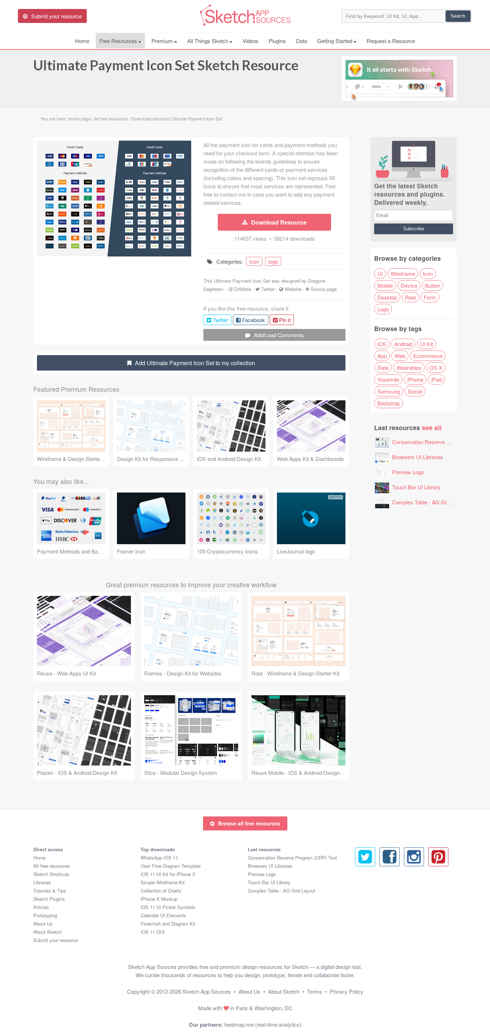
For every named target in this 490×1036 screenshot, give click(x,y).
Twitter (268, 289)
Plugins (277, 40)
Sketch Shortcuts (51, 874)
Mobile (385, 285)
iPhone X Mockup (159, 898)
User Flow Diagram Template (171, 865)
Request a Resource (391, 40)
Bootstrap (388, 403)
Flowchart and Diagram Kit (168, 923)
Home (82, 40)
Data (301, 40)
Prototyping (45, 915)
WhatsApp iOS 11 (159, 857)
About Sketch (47, 931)
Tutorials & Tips (49, 890)
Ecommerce (427, 355)
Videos (250, 40)
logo (273, 261)
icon (254, 261)
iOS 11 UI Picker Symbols (168, 907)
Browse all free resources (249, 823)
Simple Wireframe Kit (163, 882)
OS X (435, 367)
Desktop (387, 297)
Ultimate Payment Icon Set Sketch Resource (165, 65)
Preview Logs (408, 472)
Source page (324, 289)
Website (292, 289)
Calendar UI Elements (163, 915)
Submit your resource (55, 940)
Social (415, 391)
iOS (381, 344)
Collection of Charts (161, 890)
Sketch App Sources (207, 991)
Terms (314, 991)
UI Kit (426, 344)
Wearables (408, 367)
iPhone (415, 379)
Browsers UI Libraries (417, 457)
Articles (41, 907)
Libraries (42, 882)
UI (380, 273)
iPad (436, 379)
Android (403, 344)
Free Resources (118, 40)
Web (400, 355)
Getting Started (335, 40)
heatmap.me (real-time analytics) (262, 1024)
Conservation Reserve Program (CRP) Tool (292, 857)
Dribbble (242, 289)
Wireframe (403, 273)
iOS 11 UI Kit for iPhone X (168, 874)
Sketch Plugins (49, 898)
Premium (162, 40)
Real (410, 297)
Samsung (388, 391)
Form (430, 297)
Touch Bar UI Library (416, 487)
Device (409, 285)
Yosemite (388, 379)
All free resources (51, 865)
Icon (428, 273)
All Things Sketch (208, 40)
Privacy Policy (346, 991)
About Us (43, 923)
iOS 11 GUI (153, 931)
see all (432, 427)
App (382, 355)
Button (432, 285)
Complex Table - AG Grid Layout (430, 502)
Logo (383, 309)
